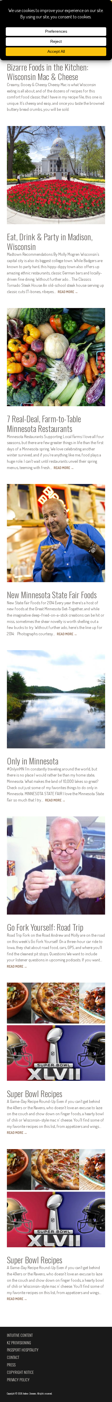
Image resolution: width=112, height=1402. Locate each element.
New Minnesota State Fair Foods (52, 594)
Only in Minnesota (32, 761)
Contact (13, 1357)
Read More (68, 292)
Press (11, 1365)
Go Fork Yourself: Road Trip (45, 927)
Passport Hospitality (22, 1350)
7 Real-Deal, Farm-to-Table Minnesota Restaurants (44, 423)
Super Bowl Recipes (34, 1093)
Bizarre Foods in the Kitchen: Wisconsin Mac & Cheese (47, 72)
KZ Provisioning (19, 1342)
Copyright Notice (20, 1372)
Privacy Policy (18, 1379)
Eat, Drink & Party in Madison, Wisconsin (49, 241)
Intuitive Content (20, 1335)
